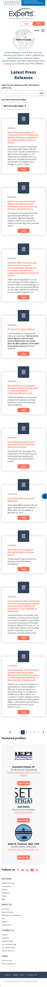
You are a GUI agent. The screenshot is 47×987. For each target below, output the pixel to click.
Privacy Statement (8, 964)
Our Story (5, 909)
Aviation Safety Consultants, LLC (23, 849)
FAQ (3, 918)
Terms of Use (7, 960)
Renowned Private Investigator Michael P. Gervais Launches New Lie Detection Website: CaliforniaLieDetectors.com (23, 389)
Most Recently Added (14, 106)
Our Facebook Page (9, 944)
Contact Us (8, 63)
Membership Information (11, 915)
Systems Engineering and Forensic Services (23, 774)
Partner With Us (8, 951)
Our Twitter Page (8, 947)
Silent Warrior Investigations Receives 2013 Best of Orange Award (21, 552)
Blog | (16, 974)
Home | (8, 974)
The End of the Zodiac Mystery (21, 329)
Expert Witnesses (8, 883)
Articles (4, 889)
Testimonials (6, 925)
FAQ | (22, 974)
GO (41, 93)
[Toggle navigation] (43, 30)
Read (23, 169)
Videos (4, 896)
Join (38, 24)
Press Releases (7, 912)
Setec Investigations (23, 812)
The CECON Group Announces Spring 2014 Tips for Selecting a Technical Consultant (21, 444)
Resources (6, 893)
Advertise (5, 938)
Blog (3, 899)
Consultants (6, 886)
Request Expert (7, 941)
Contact (5, 935)
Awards (4, 922)
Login (26, 24)
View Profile (23, 783)
